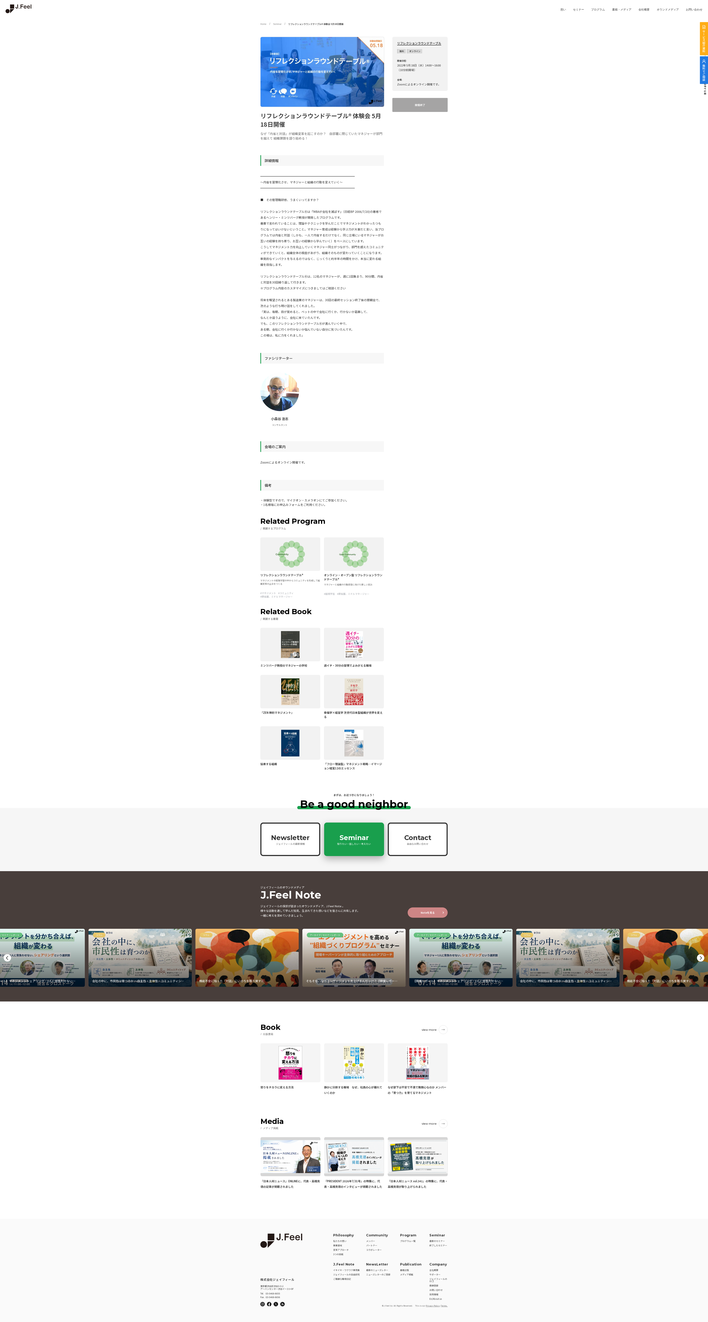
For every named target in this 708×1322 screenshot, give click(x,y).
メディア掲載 (406, 1274)
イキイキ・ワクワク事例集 (346, 1270)
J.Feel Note (344, 1264)
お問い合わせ (694, 9)
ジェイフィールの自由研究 (346, 1274)
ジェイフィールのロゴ (438, 1280)
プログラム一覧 (408, 1240)
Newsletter (290, 839)
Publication (411, 1264)
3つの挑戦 (338, 1254)
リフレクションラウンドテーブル (419, 43)
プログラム (598, 9)
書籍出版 (404, 1270)
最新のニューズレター (377, 1270)
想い (563, 9)
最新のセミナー (437, 1240)
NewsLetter (377, 1264)
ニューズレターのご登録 (378, 1274)
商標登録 (433, 1285)
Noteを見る (428, 912)
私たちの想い (339, 1240)
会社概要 (644, 9)
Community (377, 1235)
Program (408, 1235)
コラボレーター (374, 1249)
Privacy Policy (433, 1305)
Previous (7, 958)
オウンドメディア (668, 9)
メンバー (370, 1240)
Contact (417, 839)
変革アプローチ (341, 1249)
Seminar (277, 24)
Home (263, 24)
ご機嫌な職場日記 (342, 1278)
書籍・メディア (621, 9)
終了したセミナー (438, 1245)
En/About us (435, 1298)
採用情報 (433, 1294)
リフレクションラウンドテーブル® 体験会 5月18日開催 (315, 24)
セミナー (578, 9)
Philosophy (343, 1235)
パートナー (371, 1245)
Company (438, 1264)
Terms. (444, 1305)
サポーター (434, 1274)
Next (700, 958)
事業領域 (337, 1245)
